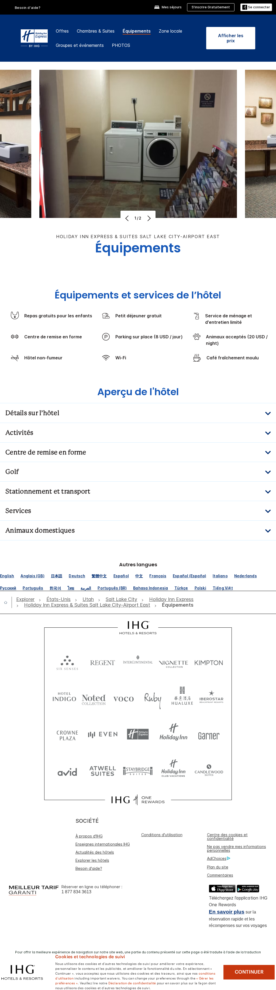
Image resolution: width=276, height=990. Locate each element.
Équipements (137, 31)
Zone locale (170, 31)
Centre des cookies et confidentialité (227, 836)
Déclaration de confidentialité (132, 982)
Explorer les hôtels (92, 860)
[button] (256, 7)
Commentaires (220, 875)
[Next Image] (148, 218)
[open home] (8, 602)
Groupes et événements (80, 45)
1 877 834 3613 (76, 892)
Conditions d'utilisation (161, 834)
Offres (62, 31)
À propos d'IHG (89, 836)
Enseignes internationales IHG (102, 844)
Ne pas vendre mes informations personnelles (236, 848)
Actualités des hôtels (94, 852)
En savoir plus (226, 912)
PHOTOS (121, 45)
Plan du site (217, 867)
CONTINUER (249, 972)
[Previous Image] (127, 218)
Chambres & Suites (96, 31)
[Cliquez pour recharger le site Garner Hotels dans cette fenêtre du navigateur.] (208, 734)
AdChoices (216, 858)
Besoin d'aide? (28, 8)
